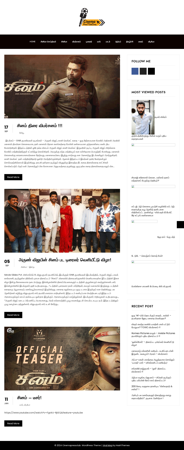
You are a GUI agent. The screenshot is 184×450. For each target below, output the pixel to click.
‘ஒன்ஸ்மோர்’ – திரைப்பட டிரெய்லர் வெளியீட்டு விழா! (153, 343)
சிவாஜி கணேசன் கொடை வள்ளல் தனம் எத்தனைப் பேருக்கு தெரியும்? (150, 179)
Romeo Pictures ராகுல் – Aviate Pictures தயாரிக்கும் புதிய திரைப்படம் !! (153, 335)
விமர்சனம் (76, 41)
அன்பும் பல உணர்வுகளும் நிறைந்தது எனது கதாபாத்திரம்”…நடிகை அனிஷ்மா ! (151, 397)
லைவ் (140, 41)
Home (33, 41)
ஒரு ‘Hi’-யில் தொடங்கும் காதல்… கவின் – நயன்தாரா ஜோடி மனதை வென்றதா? (151, 317)
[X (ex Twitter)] (143, 71)
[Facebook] (135, 71)
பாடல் (108, 41)
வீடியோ (151, 41)
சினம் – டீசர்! (29, 397)
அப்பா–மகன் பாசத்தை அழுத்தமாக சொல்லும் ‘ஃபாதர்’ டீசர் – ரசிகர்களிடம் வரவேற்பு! (153, 361)
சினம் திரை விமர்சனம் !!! (40, 125)
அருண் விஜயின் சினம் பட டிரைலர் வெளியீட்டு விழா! (65, 260)
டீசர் (99, 41)
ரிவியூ (21, 132)
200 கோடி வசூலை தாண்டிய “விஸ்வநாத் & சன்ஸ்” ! (152, 388)
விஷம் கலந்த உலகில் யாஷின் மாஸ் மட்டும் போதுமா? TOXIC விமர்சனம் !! (151, 326)
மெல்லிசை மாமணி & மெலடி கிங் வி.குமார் (151, 286)
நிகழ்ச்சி (129, 41)
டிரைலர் (89, 41)
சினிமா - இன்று (27, 267)
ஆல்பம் (118, 41)
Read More (13, 177)
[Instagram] (151, 71)
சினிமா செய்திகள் (48, 41)
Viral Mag (107, 445)
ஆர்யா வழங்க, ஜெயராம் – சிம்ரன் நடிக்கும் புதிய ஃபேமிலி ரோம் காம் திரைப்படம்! (151, 379)
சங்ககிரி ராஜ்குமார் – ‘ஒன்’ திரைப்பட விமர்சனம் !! (149, 370)
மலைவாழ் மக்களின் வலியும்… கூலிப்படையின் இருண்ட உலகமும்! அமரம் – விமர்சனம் (153, 352)
